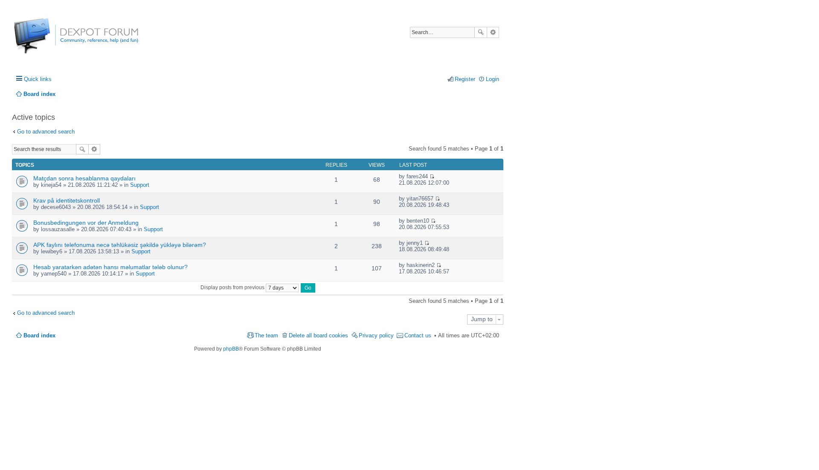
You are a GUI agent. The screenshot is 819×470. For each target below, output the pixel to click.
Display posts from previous (233, 287)
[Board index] (46, 40)
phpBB (231, 349)
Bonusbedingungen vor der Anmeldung (86, 222)
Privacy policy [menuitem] (376, 335)
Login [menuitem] (492, 79)
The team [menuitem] (266, 335)
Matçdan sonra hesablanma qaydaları (84, 178)
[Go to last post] (432, 176)
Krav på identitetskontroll (66, 200)
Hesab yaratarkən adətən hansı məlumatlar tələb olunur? (110, 267)
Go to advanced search (46, 131)
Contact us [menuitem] (417, 335)
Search (480, 32)
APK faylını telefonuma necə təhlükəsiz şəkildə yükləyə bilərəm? (119, 244)
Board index (39, 335)
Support (139, 185)
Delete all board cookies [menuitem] (318, 335)
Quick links (38, 79)
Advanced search (493, 32)
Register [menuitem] (465, 79)
